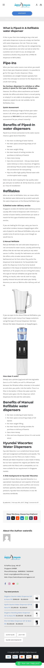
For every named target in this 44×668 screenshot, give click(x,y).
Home (7, 19)
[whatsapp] (17, 584)
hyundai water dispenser (13, 640)
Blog (26, 502)
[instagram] (9, 584)
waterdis (7, 502)
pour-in (22, 634)
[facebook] (5, 584)
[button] (28, 663)
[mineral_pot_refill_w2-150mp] (22, 328)
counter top (10, 634)
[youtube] (13, 584)
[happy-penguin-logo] (22, 3)
